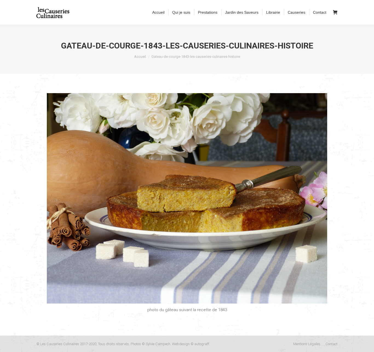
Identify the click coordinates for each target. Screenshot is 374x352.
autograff (201, 344)
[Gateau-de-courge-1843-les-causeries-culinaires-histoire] (187, 198)
